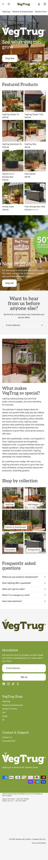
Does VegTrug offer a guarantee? (16, 583)
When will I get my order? (13, 589)
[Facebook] (3, 683)
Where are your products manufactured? (20, 577)
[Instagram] (8, 683)
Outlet (4, 716)
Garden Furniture (9, 709)
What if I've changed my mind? (16, 595)
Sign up (24, 677)
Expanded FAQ (8, 741)
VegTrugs (6, 11)
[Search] (9, 4)
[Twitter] (17, 683)
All (3, 720)
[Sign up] (42, 325)
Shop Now (9, 58)
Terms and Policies (39, 843)
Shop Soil (9, 283)
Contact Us (7, 737)
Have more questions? (12, 601)
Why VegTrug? (11, 67)
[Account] (39, 4)
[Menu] (3, 4)
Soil (3, 712)
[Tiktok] (13, 683)
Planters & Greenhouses (22, 11)
